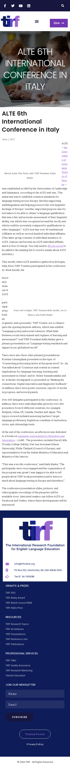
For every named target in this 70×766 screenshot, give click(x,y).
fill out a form (55, 245)
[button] (63, 6)
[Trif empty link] (5, 5)
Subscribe (19, 716)
